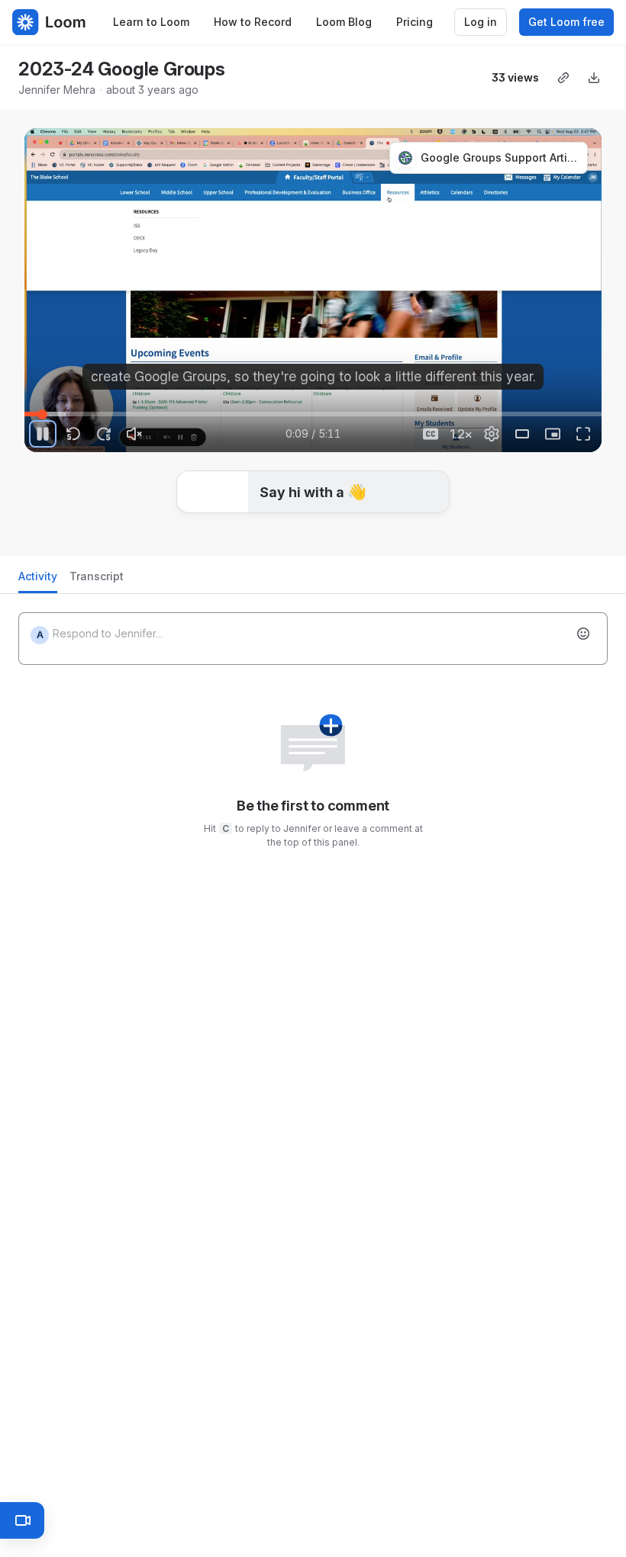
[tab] (37, 580)
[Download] (594, 78)
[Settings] (491, 434)
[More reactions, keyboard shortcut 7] (426, 522)
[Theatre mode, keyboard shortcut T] (522, 434)
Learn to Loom (151, 21)
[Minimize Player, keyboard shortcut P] (552, 434)
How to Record (253, 21)
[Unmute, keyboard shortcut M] (134, 434)
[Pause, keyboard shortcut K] (43, 434)
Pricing (414, 21)
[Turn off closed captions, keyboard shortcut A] (430, 434)
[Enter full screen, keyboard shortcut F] (583, 434)
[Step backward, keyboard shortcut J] (73, 434)
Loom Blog (344, 21)
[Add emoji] (583, 633)
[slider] (313, 414)
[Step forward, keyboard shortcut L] (104, 434)
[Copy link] (563, 78)
